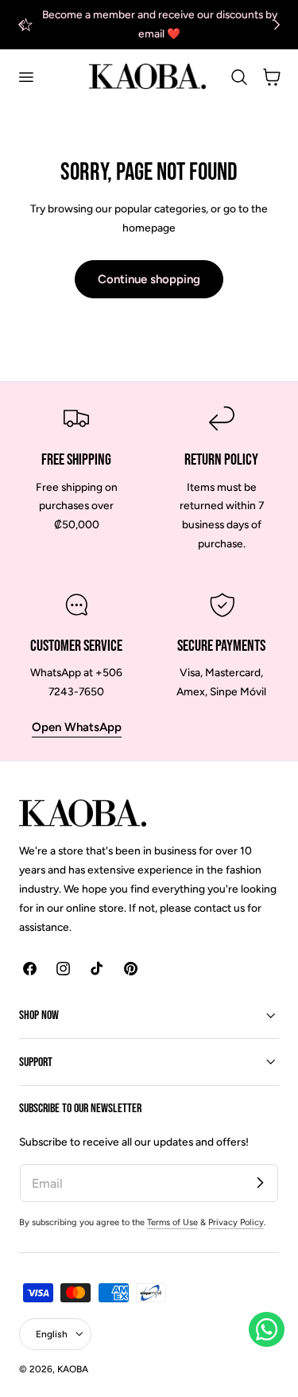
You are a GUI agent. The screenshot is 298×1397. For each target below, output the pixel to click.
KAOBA (72, 1369)
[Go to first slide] (277, 24)
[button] (25, 76)
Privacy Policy (236, 1222)
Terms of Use (172, 1222)
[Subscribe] (260, 1182)
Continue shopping (149, 279)
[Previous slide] (21, 24)
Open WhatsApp (77, 727)
